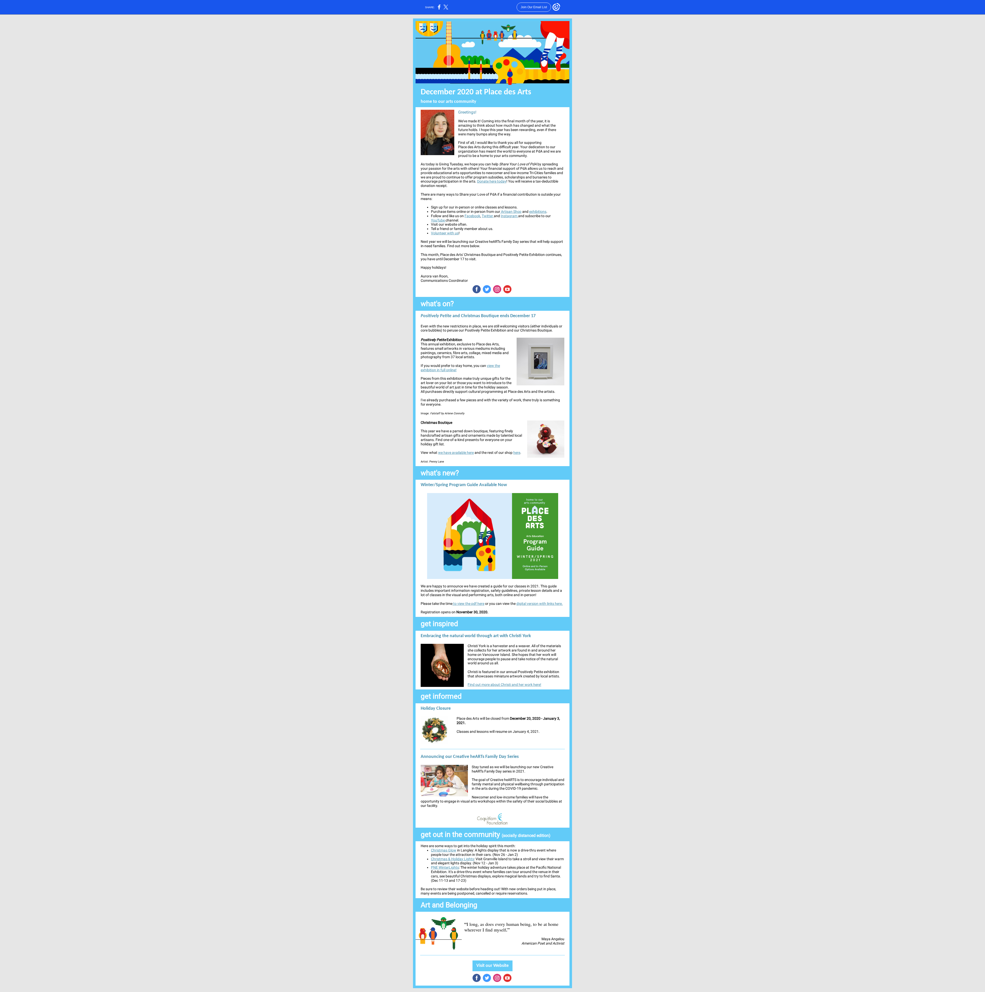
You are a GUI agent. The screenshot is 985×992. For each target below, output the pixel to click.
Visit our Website (492, 965)
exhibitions (537, 211)
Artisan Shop (510, 211)
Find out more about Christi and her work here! (504, 685)
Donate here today (491, 181)
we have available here (456, 452)
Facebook (472, 216)
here (516, 452)
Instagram (509, 216)
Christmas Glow (443, 850)
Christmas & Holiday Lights (452, 859)
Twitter (488, 216)
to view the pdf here (468, 604)
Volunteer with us (445, 233)
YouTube (438, 220)
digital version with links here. (539, 604)
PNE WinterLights (445, 867)
